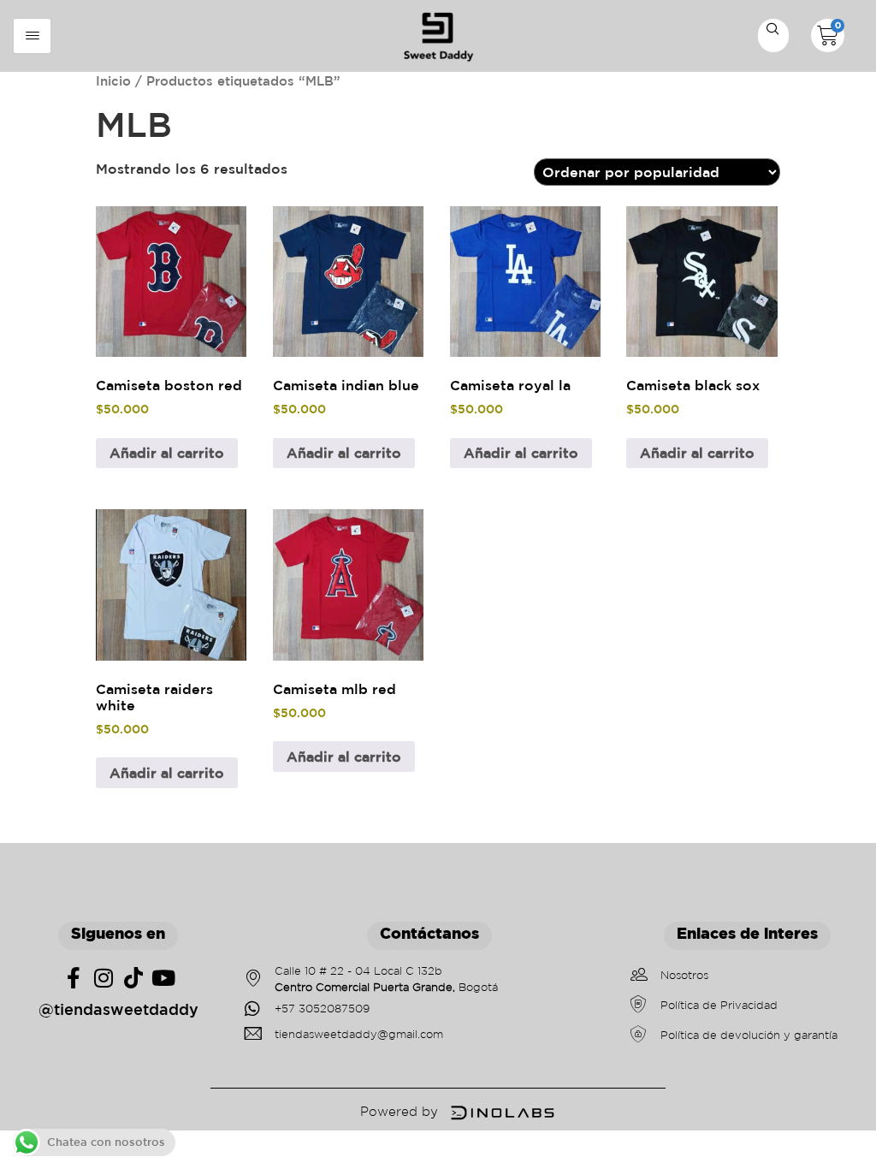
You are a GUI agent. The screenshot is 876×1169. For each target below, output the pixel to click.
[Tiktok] (133, 978)
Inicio (113, 81)
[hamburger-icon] (32, 36)
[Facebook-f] (73, 978)
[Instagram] (103, 978)
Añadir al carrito (167, 452)
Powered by (399, 1111)
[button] (773, 37)
